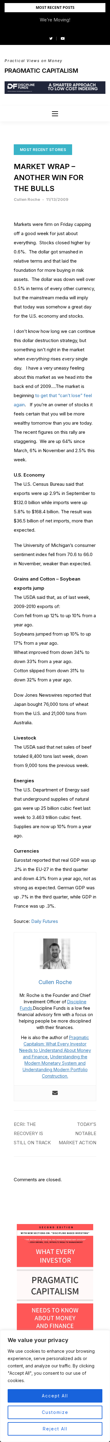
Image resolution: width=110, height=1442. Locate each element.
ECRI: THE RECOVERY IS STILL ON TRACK (32, 1133)
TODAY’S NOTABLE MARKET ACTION (77, 1133)
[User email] (55, 1093)
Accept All (55, 1395)
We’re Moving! (55, 20)
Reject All (55, 1428)
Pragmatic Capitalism (41, 70)
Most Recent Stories (43, 149)
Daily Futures (44, 921)
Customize (55, 1412)
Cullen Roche (27, 199)
